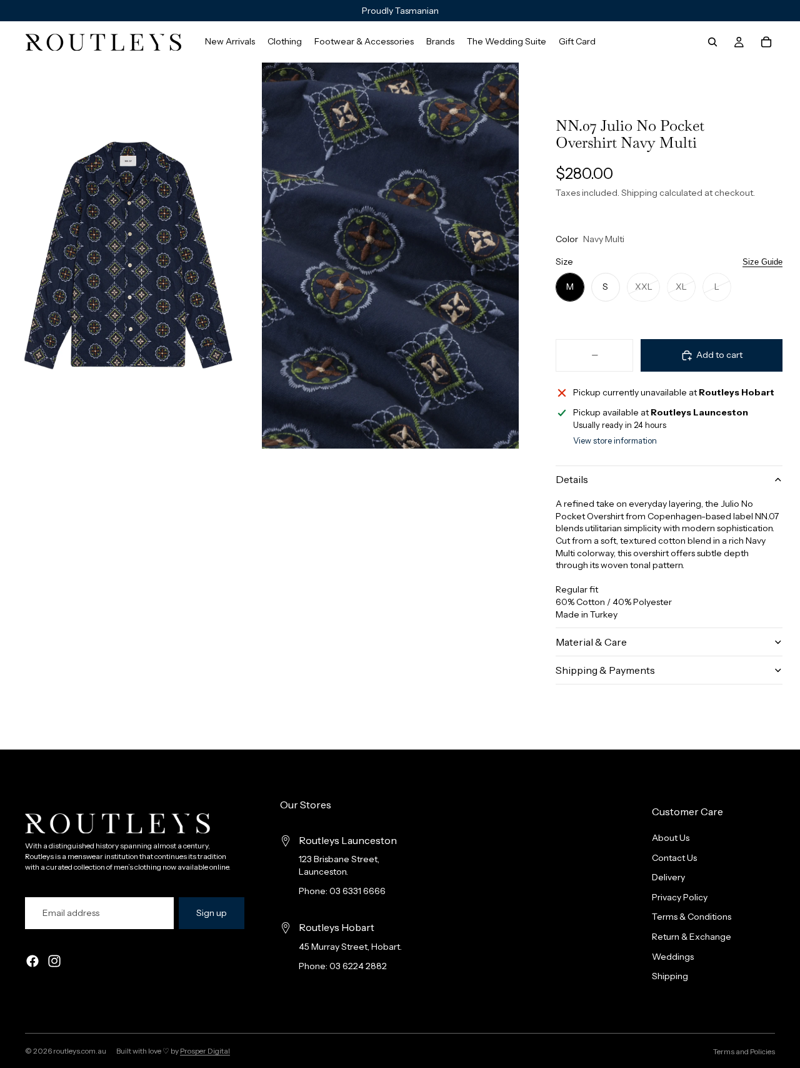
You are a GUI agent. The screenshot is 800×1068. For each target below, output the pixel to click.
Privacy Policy (680, 897)
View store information (615, 440)
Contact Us (674, 857)
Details (572, 479)
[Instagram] (54, 961)
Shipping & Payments (605, 670)
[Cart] (766, 42)
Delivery (668, 877)
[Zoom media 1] (128, 256)
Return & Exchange (691, 936)
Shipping (670, 976)
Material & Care (591, 642)
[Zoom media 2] (390, 256)
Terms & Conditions (691, 917)
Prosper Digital (205, 1050)
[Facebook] (32, 961)
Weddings (673, 956)
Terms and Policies (744, 1051)
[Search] (712, 42)
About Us (670, 837)
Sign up (211, 912)
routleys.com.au (79, 1050)
